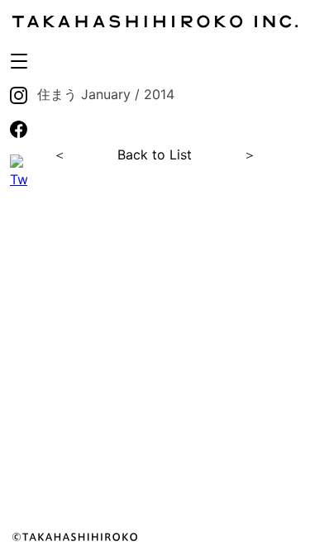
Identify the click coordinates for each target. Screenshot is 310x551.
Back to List (154, 154)
